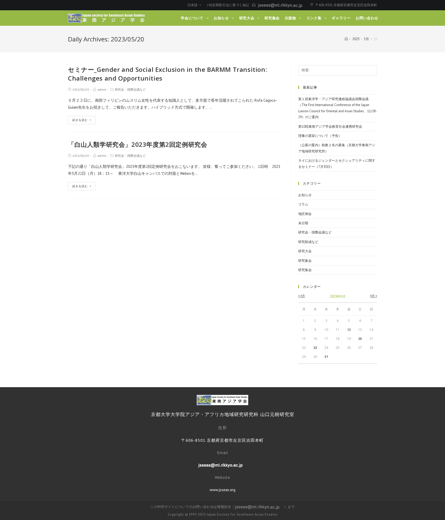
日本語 (192, 5)
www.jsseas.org (222, 489)
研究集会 (305, 260)
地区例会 (305, 214)
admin (101, 89)
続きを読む (80, 120)
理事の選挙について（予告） (320, 136)
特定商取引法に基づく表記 (229, 5)
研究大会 (305, 251)
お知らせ (305, 195)
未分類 (303, 223)
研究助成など (308, 242)
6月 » (373, 295)
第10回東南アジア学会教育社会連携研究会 (330, 126)
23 (315, 347)
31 (326, 356)
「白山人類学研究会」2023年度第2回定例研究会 (137, 144)
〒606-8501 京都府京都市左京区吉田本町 (346, 5)
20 (360, 338)
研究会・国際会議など (130, 89)
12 (349, 329)
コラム (303, 204)
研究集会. (305, 270)
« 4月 (301, 295)
